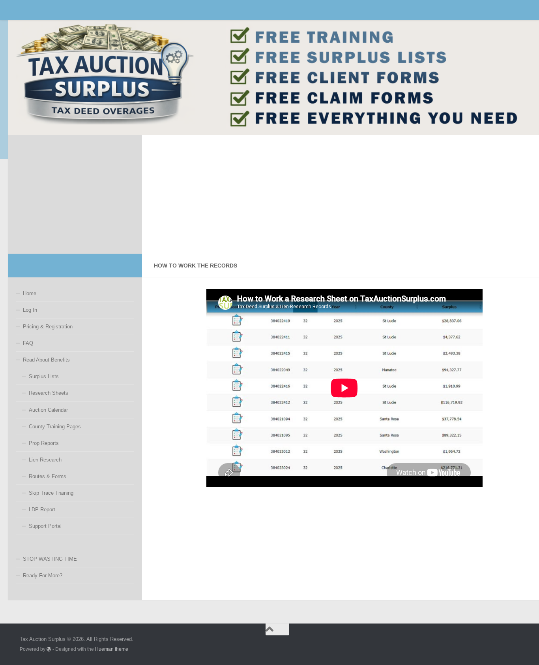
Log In (30, 310)
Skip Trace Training (51, 493)
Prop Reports (44, 443)
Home (29, 293)
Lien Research (45, 460)
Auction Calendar (48, 410)
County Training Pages (55, 427)
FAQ (28, 343)
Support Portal (45, 526)
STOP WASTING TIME (50, 559)
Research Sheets (48, 393)
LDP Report (42, 509)
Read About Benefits (46, 360)
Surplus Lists (44, 376)
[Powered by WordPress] (49, 649)
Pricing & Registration (48, 327)
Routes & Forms (47, 476)
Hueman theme (111, 649)
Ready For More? (42, 575)
